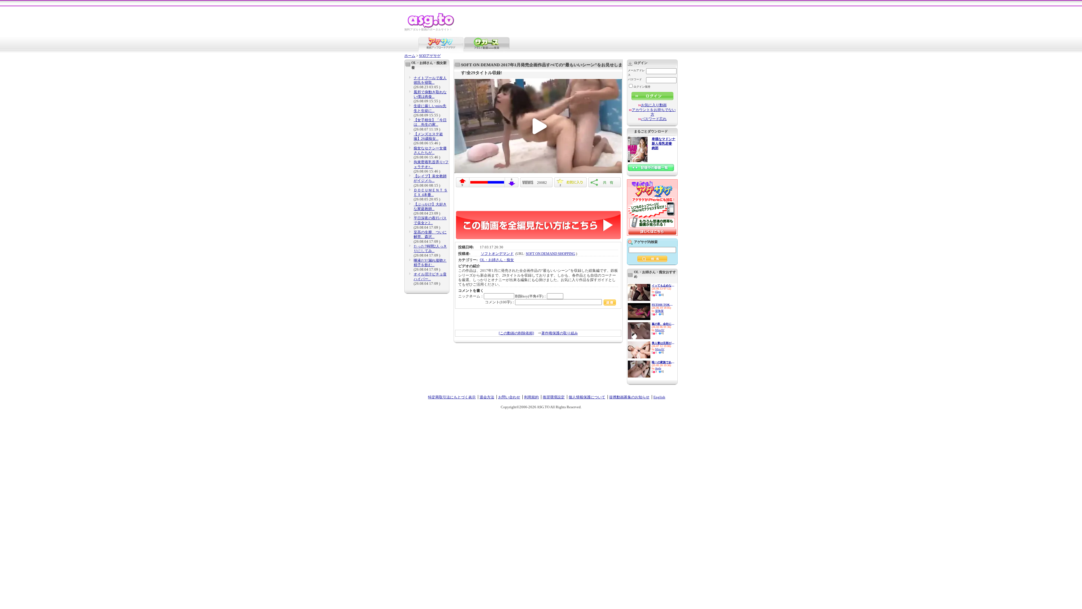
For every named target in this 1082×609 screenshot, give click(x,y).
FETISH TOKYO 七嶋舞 (663, 304)
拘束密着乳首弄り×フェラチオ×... (431, 164)
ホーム (409, 56)
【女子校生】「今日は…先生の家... (430, 122)
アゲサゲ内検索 (646, 242)
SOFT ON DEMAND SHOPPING (550, 253)
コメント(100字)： (500, 302)
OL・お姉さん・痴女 (497, 260)
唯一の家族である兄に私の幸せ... (663, 362)
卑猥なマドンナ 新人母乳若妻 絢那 (663, 143)
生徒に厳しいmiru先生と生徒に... (430, 108)
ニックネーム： (471, 296)
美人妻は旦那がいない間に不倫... (663, 343)
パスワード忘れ (654, 119)
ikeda (658, 368)
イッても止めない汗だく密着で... (663, 285)
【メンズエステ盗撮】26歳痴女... (428, 136)
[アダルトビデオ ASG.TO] (431, 27)
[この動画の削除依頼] (516, 333)
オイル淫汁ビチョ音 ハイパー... (430, 276)
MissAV (659, 330)
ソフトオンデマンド (497, 253)
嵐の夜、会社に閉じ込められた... (663, 323)
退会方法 (487, 397)
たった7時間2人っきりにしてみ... (430, 248)
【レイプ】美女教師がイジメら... (430, 178)
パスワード (635, 79)
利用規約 (531, 397)
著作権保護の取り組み (559, 333)
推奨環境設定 (554, 397)
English (659, 397)
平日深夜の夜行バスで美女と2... (430, 220)
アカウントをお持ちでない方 (654, 112)
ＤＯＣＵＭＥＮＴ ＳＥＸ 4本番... (430, 192)
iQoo (658, 291)
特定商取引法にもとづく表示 (452, 397)
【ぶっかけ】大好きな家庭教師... (430, 206)
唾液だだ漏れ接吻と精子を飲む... (430, 262)
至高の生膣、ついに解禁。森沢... (430, 234)
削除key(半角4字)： (531, 296)
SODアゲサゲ (430, 56)
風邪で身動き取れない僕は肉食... (430, 94)
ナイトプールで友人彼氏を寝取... (430, 80)
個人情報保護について (587, 397)
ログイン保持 (641, 86)
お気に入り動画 (654, 105)
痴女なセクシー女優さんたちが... (430, 150)
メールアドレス (636, 72)
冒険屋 (659, 310)
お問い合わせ (509, 397)
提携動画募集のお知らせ (629, 397)
